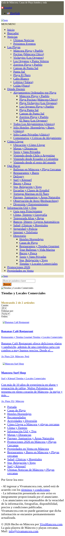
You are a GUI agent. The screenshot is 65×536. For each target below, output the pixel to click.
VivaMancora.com (51, 524)
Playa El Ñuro (22, 75)
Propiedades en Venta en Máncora (28, 448)
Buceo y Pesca (22, 183)
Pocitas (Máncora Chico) (28, 54)
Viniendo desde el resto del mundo (34, 162)
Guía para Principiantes (27, 211)
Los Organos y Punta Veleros (31, 61)
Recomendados (16, 417)
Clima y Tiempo (17, 427)
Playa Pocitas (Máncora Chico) (38, 99)
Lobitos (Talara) (23, 82)
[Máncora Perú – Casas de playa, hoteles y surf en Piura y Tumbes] (4, 20)
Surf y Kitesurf (22, 179)
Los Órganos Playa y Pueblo (36, 106)
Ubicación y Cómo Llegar (29, 145)
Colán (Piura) (21, 85)
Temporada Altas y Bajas (28, 218)
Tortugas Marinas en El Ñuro (31, 193)
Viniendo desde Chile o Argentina (34, 155)
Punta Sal (19, 71)
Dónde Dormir (16, 89)
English (15, 13)
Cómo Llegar (15, 141)
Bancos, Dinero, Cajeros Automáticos (36, 221)
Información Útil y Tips (21, 207)
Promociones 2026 (18, 267)
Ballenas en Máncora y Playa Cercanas (37, 169)
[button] (8, 24)
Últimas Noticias (23, 40)
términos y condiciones (35, 489)
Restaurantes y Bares (26, 172)
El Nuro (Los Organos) (33, 120)
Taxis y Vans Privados (26, 152)
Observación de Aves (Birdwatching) (35, 200)
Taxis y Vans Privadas (32, 256)
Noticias (12, 36)
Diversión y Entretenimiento (30, 204)
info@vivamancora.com (23, 531)
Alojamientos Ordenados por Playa (34, 92)
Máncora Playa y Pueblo (28, 50)
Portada (12, 406)
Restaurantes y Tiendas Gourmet (39, 246)
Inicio (11, 29)
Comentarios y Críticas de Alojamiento (37, 138)
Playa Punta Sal (29, 110)
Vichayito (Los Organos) (28, 57)
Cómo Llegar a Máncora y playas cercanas (33, 424)
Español (8, 7)
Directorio (19, 235)
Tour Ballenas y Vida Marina (37, 249)
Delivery (18, 176)
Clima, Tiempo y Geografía (30, 214)
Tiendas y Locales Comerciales (38, 263)
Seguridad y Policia (25, 228)
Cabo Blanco (21, 78)
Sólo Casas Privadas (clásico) (31, 134)
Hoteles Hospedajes (31, 239)
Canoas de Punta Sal (25, 68)
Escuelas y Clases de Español (31, 190)
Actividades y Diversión (22, 420)
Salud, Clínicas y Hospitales (30, 225)
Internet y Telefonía (25, 232)
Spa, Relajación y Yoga (27, 186)
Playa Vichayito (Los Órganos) (38, 103)
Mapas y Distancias (25, 148)
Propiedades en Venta (20, 270)
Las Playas (13, 47)
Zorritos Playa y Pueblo (27, 64)
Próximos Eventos (24, 43)
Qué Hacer (13, 165)
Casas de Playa (28, 242)
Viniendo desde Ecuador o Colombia (35, 158)
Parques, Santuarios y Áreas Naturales (36, 197)
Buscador (13, 33)
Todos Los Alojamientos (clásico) (34, 124)
